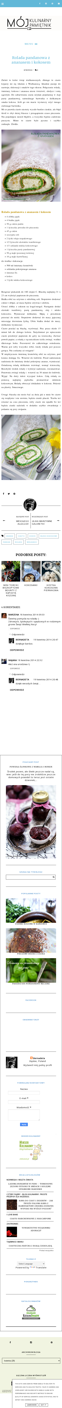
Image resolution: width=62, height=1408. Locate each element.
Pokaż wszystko (47, 1250)
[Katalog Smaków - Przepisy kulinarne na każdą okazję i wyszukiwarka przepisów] (31, 1318)
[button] (31, 44)
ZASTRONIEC (12, 1224)
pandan (6, 542)
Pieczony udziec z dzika (31, 954)
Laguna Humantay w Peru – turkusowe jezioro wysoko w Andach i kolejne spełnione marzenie (30, 1186)
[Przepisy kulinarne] (31, 1160)
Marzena (13, 614)
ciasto (21, 536)
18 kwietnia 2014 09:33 (32, 614)
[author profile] (31, 504)
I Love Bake (12, 1214)
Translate (41, 1267)
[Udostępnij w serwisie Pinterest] (14, 494)
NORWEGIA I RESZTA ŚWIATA (20, 1180)
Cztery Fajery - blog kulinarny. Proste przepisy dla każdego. (27, 1195)
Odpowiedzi (18, 634)
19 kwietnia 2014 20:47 (45, 639)
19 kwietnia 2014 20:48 (45, 679)
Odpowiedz (15, 629)
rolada (18, 542)
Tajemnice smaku (15, 1242)
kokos (32, 536)
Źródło (14, 124)
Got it (43, 1405)
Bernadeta (22, 639)
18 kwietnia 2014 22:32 (30, 660)
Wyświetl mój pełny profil (37, 1065)
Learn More (32, 1405)
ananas (9, 536)
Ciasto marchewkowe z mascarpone (30, 1219)
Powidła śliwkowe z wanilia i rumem (31, 767)
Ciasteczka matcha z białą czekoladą (30, 1246)
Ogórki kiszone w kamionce (31, 924)
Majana (12, 660)
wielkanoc (32, 542)
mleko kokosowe (48, 536)
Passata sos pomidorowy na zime (31, 984)
